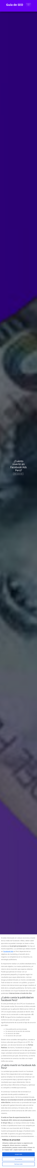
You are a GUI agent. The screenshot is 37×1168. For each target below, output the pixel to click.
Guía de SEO (14, 5)
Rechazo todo (18, 1164)
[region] (18, 1152)
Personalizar (18, 1159)
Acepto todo (18, 1154)
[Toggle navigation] (28, 5)
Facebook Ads (8, 951)
